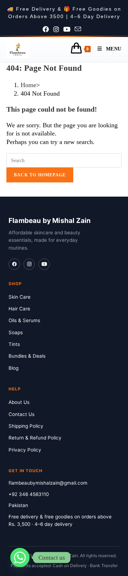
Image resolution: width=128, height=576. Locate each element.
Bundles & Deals (27, 356)
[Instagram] (29, 264)
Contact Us (21, 414)
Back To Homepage (40, 174)
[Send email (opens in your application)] (80, 30)
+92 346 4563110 (29, 494)
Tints (14, 344)
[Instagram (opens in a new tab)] (58, 30)
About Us (19, 402)
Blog (13, 368)
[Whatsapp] (20, 557)
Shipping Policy (26, 426)
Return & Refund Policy (35, 438)
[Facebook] (14, 264)
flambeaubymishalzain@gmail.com (48, 483)
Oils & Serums (24, 320)
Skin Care (20, 297)
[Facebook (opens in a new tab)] (48, 30)
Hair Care (19, 308)
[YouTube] (44, 264)
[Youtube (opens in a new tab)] (69, 30)
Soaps (16, 332)
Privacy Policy (25, 450)
